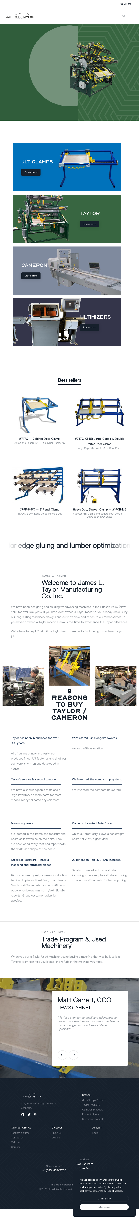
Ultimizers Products (93, 1118)
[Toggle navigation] (132, 16)
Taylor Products (91, 1104)
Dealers (56, 1137)
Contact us (17, 1137)
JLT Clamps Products (94, 1100)
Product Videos (90, 1114)
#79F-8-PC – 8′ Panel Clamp (39, 509)
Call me (127, 4)
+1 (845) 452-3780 (54, 1170)
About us (57, 1132)
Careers (15, 1146)
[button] (62, 1055)
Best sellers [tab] (69, 380)
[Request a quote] (35, 431)
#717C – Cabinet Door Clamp (39, 438)
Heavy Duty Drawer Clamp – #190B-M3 (99, 509)
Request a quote (20, 1132)
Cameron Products (92, 1109)
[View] (44, 431)
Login (95, 1132)
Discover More (23, 79)
